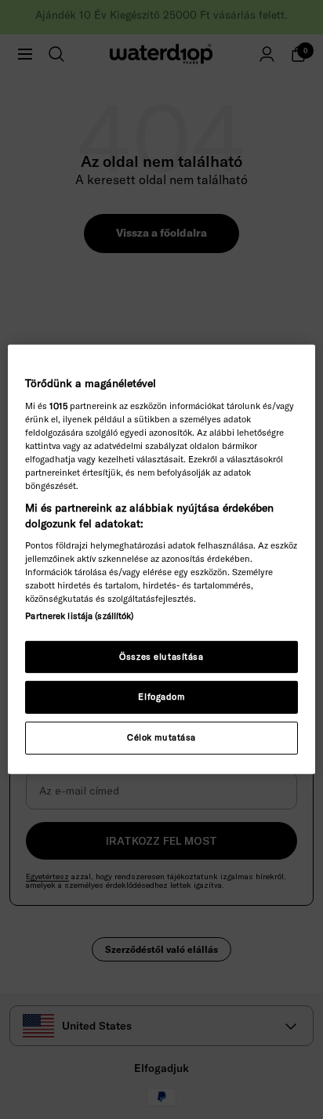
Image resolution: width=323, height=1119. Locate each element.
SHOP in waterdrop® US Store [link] (161, 618)
